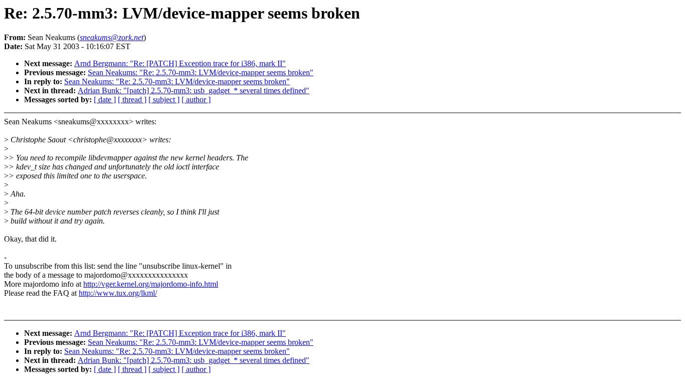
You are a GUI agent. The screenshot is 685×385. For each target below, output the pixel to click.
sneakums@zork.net (111, 37)
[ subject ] (164, 99)
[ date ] (105, 99)
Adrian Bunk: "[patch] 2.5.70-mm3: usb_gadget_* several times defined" (193, 90)
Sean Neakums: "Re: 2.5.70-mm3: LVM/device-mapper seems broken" (200, 72)
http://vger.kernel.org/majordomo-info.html (150, 284)
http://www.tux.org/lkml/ (118, 293)
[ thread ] (132, 99)
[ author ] (196, 99)
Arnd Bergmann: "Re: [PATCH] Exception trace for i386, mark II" (180, 63)
